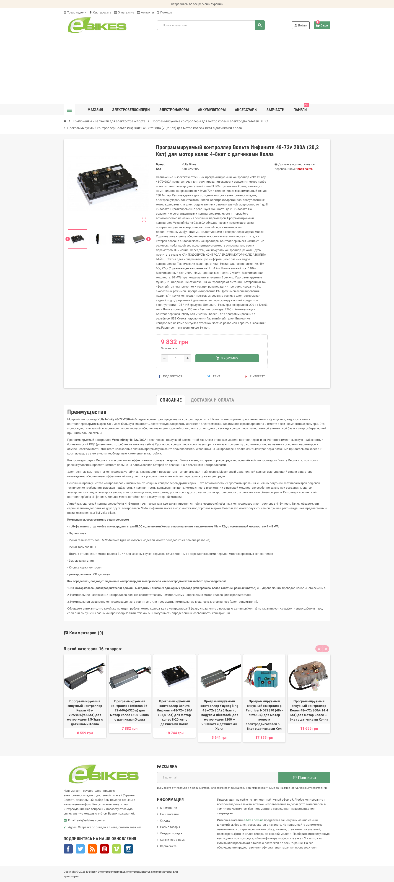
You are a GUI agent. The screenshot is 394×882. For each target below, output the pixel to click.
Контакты (147, 12)
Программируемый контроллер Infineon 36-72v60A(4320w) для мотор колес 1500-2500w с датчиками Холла (129, 710)
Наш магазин (169, 814)
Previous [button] (318, 648)
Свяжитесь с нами (173, 839)
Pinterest (257, 376)
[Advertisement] (197, 70)
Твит (216, 376)
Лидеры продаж (171, 833)
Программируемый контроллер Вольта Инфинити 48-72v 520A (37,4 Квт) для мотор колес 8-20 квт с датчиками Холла (174, 712)
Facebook (68, 848)
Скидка (165, 820)
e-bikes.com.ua (253, 820)
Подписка (306, 777)
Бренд (160, 164)
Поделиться (172, 376)
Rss (92, 848)
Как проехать (100, 12)
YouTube (104, 848)
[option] (84, 698)
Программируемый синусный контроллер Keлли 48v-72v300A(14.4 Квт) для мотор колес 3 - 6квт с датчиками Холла (309, 710)
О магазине (125, 12)
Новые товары (170, 827)
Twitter (80, 848)
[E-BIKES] (97, 25)
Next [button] (325, 648)
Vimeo (116, 848)
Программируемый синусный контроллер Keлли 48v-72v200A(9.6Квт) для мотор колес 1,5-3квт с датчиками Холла (85, 712)
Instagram (128, 848)
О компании (168, 807)
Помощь (164, 12)
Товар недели (75, 12)
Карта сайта (168, 846)
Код (158, 169)
